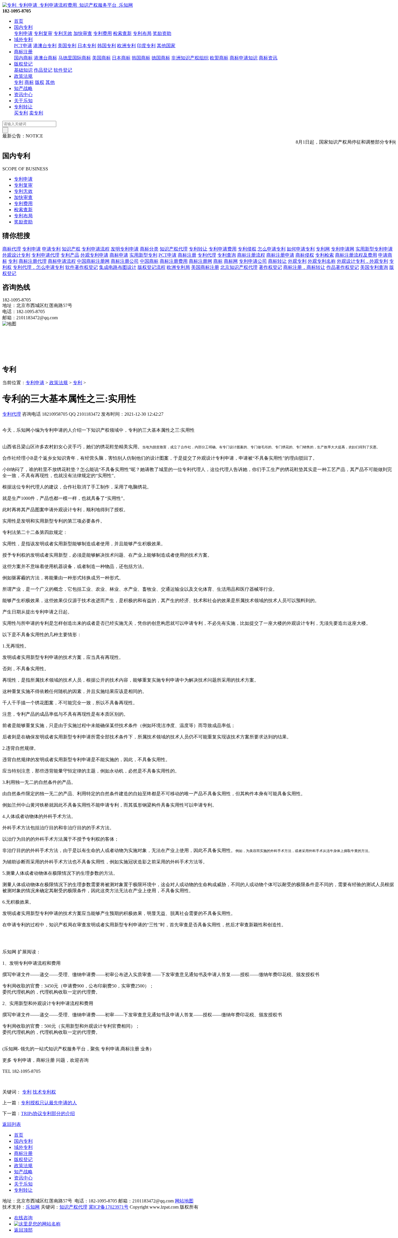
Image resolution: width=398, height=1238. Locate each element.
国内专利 (23, 27)
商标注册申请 (280, 255)
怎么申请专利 (272, 248)
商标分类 (149, 248)
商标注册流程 (251, 255)
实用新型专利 (143, 255)
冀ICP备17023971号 (108, 1207)
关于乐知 (23, 100)
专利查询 (226, 255)
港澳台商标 (45, 57)
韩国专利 (106, 45)
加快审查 (82, 33)
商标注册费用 (174, 261)
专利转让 (23, 106)
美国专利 (67, 45)
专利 (18, 82)
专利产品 (70, 255)
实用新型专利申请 (374, 248)
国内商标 (23, 57)
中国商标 (149, 261)
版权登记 (23, 63)
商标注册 (23, 51)
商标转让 (277, 261)
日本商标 (121, 57)
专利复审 (43, 33)
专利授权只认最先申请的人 (49, 1102)
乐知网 (33, 1207)
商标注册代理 (33, 261)
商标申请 (119, 255)
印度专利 (146, 45)
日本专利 (87, 45)
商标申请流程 (62, 261)
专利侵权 (247, 248)
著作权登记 (270, 267)
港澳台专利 (45, 45)
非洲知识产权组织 (190, 57)
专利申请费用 (223, 248)
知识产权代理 (174, 248)
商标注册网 (200, 261)
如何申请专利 (301, 248)
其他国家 (166, 45)
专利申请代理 (45, 255)
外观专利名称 (322, 261)
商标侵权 (304, 255)
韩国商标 (141, 57)
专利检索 (324, 255)
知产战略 (23, 88)
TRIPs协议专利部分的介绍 (48, 1113)
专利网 (323, 248)
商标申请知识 (244, 57)
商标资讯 (268, 57)
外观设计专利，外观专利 (362, 261)
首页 (18, 21)
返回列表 (11, 1124)
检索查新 (122, 33)
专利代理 (207, 255)
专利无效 (63, 33)
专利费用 (102, 33)
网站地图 (184, 1200)
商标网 (231, 261)
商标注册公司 (125, 261)
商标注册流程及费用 (356, 255)
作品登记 (43, 70)
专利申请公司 (253, 261)
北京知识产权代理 (239, 267)
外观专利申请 (94, 255)
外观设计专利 (16, 255)
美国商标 (101, 57)
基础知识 (23, 70)
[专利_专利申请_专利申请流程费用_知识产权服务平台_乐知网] (67, 5)
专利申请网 (342, 248)
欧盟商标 (219, 57)
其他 (50, 82)
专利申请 (23, 33)
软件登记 (63, 70)
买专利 (21, 112)
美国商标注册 (205, 267)
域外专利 (23, 39)
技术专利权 (44, 1091)
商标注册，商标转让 (304, 267)
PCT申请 (23, 45)
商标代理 (11, 248)
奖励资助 (162, 33)
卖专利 (36, 112)
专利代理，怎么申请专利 (38, 267)
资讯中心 (23, 94)
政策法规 (23, 76)
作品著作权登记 (342, 267)
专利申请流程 (96, 248)
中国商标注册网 (93, 261)
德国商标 (161, 57)
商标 (29, 82)
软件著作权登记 (81, 267)
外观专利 (297, 261)
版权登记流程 (151, 267)
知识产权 (71, 248)
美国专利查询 (374, 267)
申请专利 (51, 248)
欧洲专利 (126, 45)
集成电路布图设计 (117, 267)
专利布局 (142, 33)
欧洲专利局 (178, 267)
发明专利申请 (125, 248)
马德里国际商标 (74, 57)
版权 (39, 82)
